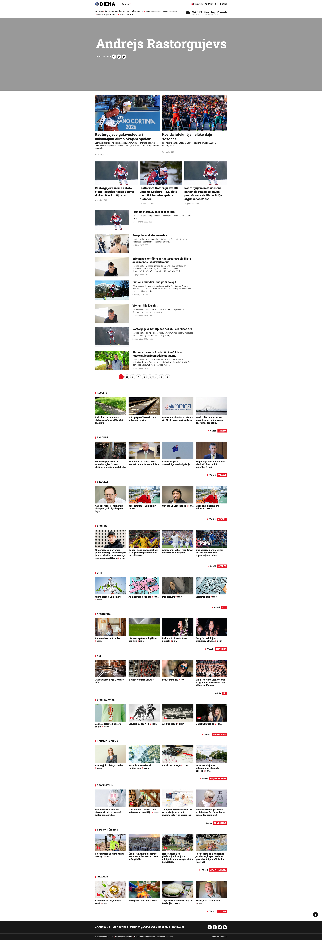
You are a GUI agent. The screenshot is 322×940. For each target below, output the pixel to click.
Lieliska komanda (209, 724)
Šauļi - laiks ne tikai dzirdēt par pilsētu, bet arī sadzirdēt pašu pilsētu (144, 856)
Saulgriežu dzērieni (143, 900)
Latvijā (102, 393)
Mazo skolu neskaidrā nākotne (207, 507)
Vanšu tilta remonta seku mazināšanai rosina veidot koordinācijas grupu (210, 420)
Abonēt (209, 4)
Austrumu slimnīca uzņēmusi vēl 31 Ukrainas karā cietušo (177, 418)
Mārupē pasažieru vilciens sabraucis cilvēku (142, 418)
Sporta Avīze (106, 699)
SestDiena (104, 614)
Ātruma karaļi (173, 724)
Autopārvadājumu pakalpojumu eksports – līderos (208, 768)
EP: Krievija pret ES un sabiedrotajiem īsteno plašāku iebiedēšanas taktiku (110, 464)
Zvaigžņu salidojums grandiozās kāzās (209, 639)
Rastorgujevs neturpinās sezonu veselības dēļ (162, 329)
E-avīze (132, 927)
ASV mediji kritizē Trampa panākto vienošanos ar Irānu (144, 463)
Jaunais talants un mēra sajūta (108, 725)
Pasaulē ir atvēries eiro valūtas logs (141, 766)
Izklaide (102, 876)
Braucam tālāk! (174, 679)
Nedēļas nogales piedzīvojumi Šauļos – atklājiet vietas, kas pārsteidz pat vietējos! (177, 857)
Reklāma (164, 927)
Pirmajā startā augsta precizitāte (153, 211)
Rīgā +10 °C (197, 12)
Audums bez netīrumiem (108, 639)
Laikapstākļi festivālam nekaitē (174, 639)
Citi (99, 572)
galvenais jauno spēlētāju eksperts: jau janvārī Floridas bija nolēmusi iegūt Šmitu (110, 554)
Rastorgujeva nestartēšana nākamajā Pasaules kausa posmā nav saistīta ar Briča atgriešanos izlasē (203, 193)
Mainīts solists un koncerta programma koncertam (211, 682)
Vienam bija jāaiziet (144, 305)
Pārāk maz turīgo (175, 765)
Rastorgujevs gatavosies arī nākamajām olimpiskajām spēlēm (123, 136)
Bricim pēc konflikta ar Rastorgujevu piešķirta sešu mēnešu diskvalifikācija (161, 260)
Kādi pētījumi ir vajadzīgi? (142, 507)
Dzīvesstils (105, 785)
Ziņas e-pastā (147, 927)
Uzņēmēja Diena (107, 741)
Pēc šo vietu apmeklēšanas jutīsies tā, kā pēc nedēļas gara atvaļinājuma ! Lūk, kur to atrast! (210, 857)
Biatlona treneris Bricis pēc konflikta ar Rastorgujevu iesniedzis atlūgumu (157, 354)
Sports (102, 525)
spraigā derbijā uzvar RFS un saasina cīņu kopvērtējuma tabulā (209, 553)
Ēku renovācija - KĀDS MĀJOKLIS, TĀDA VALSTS (124, 11)
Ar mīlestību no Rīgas (144, 596)
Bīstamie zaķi (206, 596)
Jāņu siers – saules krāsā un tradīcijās (177, 902)
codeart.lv (169, 937)
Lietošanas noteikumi (123, 937)
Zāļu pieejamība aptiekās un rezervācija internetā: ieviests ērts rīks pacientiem (177, 812)
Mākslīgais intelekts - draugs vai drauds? (162, 11)
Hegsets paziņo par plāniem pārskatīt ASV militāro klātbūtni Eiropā (210, 464)
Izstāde (141, 679)
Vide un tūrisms (107, 829)
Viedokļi (102, 481)
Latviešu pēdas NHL (143, 724)
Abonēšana (102, 927)
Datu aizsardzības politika (144, 937)
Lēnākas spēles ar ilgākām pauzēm (143, 639)
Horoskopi (118, 927)
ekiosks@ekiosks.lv (219, 937)
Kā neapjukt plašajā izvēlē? (109, 766)
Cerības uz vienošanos (177, 505)
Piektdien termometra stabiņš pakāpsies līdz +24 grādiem (109, 420)
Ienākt (223, 4)
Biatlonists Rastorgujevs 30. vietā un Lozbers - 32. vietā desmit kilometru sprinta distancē (159, 193)
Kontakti (177, 927)
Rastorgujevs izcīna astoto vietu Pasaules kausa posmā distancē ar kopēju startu (114, 191)
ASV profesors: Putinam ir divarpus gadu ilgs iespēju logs (109, 508)
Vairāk (213, 431)
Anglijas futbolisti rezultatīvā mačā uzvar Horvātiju (177, 551)
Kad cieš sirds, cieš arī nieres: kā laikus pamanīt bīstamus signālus (108, 812)
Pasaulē (102, 437)
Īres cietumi (172, 596)
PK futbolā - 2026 (126, 14)
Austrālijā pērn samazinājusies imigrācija (176, 463)
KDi (99, 655)
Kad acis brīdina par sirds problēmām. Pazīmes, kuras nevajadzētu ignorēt (210, 812)
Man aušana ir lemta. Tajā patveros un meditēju (143, 811)
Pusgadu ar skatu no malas (149, 235)
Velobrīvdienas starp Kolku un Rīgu (109, 855)
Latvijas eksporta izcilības (107, 14)
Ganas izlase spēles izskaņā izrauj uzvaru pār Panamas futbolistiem (143, 553)
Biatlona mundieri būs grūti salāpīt (154, 282)
